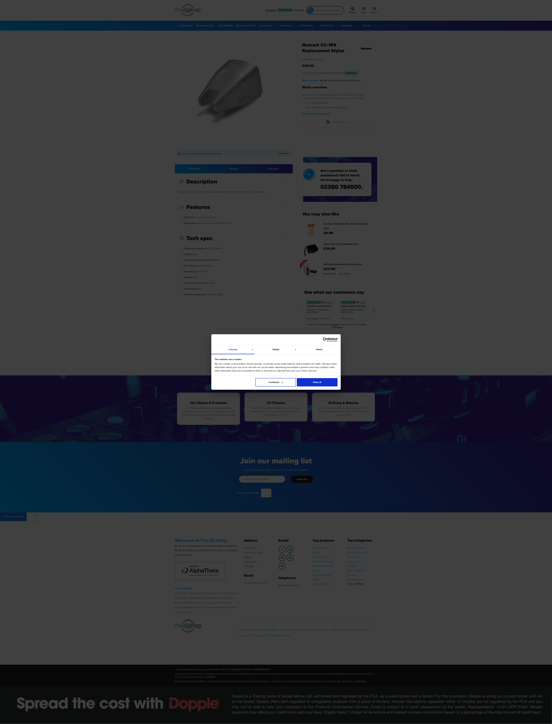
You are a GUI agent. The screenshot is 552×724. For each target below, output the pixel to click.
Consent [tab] (233, 349)
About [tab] (319, 349)
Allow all (317, 382)
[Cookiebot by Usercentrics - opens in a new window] (325, 340)
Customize (274, 382)
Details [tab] (276, 349)
